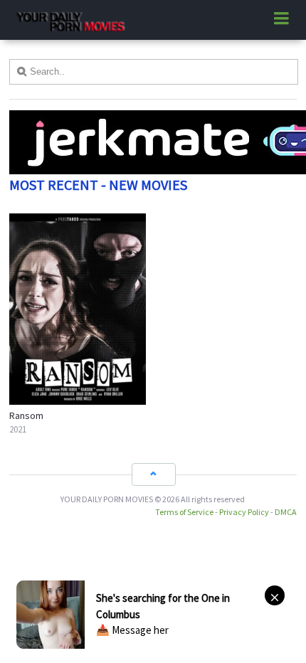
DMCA (286, 511)
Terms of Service (184, 511)
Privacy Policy (244, 511)
